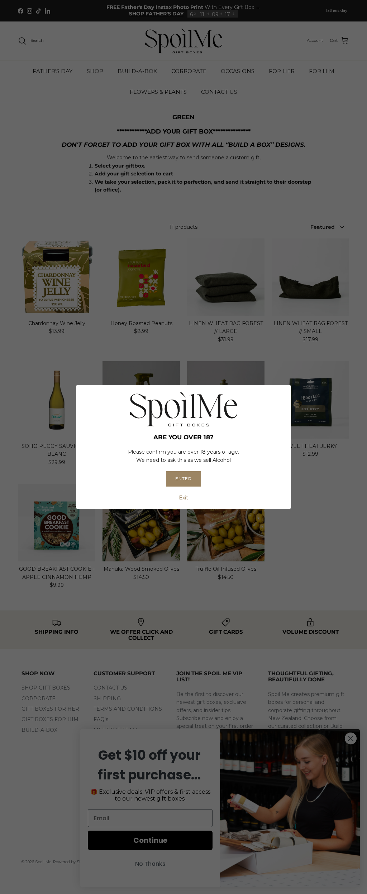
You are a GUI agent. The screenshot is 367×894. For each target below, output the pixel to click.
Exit (183, 497)
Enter (183, 478)
